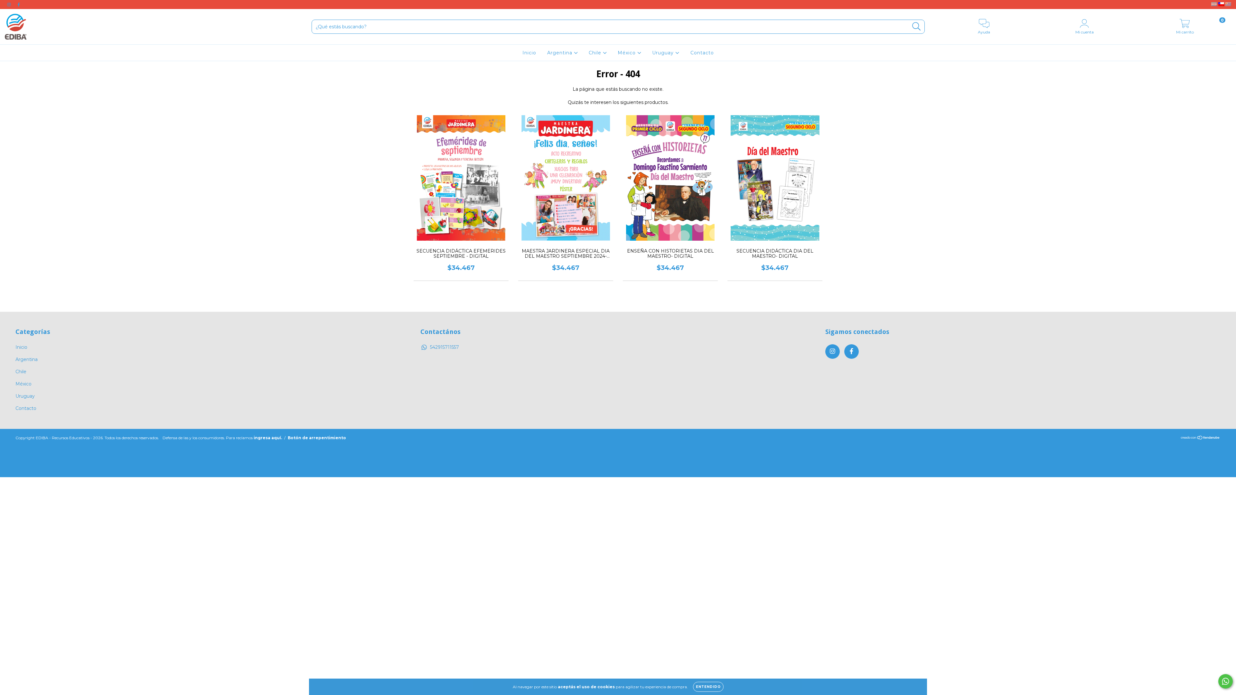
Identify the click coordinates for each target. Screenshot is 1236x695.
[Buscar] (916, 26)
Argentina (560, 53)
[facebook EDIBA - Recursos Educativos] (18, 4)
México (627, 53)
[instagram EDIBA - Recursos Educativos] (9, 4)
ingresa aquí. (268, 437)
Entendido (708, 687)
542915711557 (444, 347)
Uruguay (663, 53)
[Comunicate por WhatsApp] (1225, 681)
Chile (596, 53)
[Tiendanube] (1200, 438)
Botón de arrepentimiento (317, 437)
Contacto (702, 53)
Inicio (529, 53)
